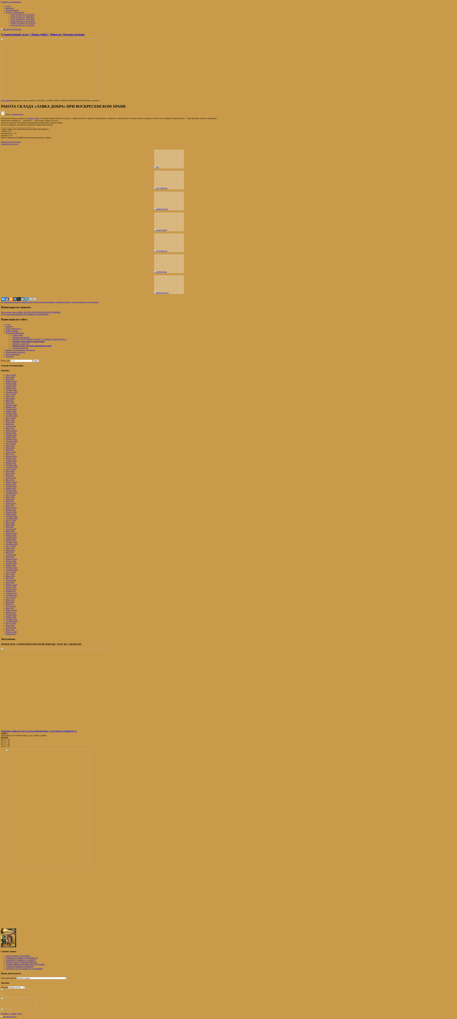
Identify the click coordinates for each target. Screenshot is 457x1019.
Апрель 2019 (11, 555)
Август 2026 (11, 375)
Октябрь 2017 (11, 593)
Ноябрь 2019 (11, 540)
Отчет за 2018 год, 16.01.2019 (22, 19)
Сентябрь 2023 (12, 441)
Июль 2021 (10, 497)
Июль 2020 (10, 523)
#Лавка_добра (33, 118)
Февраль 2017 (11, 610)
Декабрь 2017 (11, 589)
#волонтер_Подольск (9, 144)
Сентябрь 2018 (12, 570)
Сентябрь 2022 (12, 467)
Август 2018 (11, 572)
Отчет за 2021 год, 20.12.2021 (22, 25)
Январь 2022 (11, 484)
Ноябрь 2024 (11, 411)
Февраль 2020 (11, 533)
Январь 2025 (11, 407)
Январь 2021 (11, 510)
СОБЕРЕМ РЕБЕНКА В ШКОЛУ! (20, 967)
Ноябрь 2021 (11, 488)
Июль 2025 (10, 396)
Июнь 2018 (10, 576)
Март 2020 (10, 531)
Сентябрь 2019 (12, 544)
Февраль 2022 (11, 482)
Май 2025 (10, 401)
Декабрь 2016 (11, 615)
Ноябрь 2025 (11, 388)
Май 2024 (10, 424)
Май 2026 (10, 379)
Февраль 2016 (11, 632)
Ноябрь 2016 (11, 617)
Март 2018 (10, 583)
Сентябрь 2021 (12, 493)
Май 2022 (10, 476)
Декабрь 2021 (11, 486)
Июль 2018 (10, 574)
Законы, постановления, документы (20, 350)
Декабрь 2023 (11, 435)
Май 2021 (10, 501)
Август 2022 (11, 469)
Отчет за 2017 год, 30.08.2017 (22, 17)
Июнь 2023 (10, 448)
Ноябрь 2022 (11, 463)
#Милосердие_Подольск (11, 142)
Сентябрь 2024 (12, 416)
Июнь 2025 (10, 398)
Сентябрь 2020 (12, 518)
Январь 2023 (11, 458)
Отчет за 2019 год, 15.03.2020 (22, 21)
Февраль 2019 (11, 559)
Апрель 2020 (11, 529)
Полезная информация (15, 333)
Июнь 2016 (10, 625)
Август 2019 (11, 546)
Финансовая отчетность (15, 352)
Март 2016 (10, 630)
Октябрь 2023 (11, 439)
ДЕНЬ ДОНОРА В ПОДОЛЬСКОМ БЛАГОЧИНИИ (30, 312)
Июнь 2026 (10, 377)
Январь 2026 (11, 384)
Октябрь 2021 (11, 491)
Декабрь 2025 (11, 386)
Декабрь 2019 (11, 538)
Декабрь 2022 (11, 461)
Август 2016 (11, 623)
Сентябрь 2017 (12, 595)
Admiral (13, 1014)
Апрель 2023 (11, 452)
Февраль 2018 (11, 585)
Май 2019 (10, 553)
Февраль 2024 (11, 431)
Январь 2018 (11, 587)
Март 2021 (10, 506)
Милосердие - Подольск (70, 302)
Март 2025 (10, 403)
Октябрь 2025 (11, 390)
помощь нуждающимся (89, 302)
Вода (20, 1014)
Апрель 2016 (11, 628)
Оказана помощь (74, 34)
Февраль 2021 (11, 508)
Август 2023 (11, 443)
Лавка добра (55, 302)
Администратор (16, 114)
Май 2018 (10, 578)
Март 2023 (10, 454)
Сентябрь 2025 (12, 392)
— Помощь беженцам (19, 348)
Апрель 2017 (11, 606)
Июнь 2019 (10, 550)
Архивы (4, 987)
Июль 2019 (10, 548)
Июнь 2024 (10, 422)
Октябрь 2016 (11, 619)
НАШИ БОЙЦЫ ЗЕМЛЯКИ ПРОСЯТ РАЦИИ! (25, 964)
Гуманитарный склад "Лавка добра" (25, 34)
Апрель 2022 (11, 478)
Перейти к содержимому (11, 2)
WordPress (5, 1014)
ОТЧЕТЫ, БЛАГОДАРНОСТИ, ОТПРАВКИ (24, 969)
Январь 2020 (11, 535)
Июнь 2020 (10, 525)
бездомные (5, 302)
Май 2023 (10, 450)
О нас (8, 6)
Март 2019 (10, 557)
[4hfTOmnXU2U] (169, 284)
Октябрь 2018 (11, 568)
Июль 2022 (10, 471)
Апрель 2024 (11, 426)
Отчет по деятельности (15, 12)
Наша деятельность (13, 329)
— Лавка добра (16, 335)
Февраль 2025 (11, 405)
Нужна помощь (12, 331)
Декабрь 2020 (11, 512)
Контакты (10, 8)
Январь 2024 (11, 433)
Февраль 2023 (11, 456)
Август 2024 (11, 418)
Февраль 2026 (11, 381)
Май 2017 (10, 604)
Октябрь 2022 (11, 465)
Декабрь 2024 (11, 409)
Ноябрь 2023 (11, 437)
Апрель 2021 (11, 503)
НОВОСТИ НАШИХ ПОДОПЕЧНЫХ (25, 314)
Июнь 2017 (10, 602)
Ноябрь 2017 (11, 591)
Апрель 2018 (11, 580)
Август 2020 (11, 520)
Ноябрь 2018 (11, 565)
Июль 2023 (10, 446)
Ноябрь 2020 (11, 514)
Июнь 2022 (10, 473)
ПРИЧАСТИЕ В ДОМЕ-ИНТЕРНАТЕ (21, 962)
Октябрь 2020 (11, 516)
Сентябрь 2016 (12, 621)
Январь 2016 (11, 634)
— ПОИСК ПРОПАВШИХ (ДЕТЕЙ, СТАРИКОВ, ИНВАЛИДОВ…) (38, 339)
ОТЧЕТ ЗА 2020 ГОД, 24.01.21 (23, 23)
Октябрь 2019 (11, 542)
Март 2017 (10, 608)
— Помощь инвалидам (19, 344)
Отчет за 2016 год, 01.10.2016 (22, 15)
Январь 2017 (11, 613)
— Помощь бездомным (19, 337)
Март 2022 (10, 480)
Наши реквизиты (13, 354)
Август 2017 (11, 598)
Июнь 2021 (10, 499)
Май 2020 (10, 527)
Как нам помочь (12, 10)
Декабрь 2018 (11, 563)
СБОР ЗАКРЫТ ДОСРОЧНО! (18, 956)
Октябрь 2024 (11, 413)
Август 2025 (11, 394)
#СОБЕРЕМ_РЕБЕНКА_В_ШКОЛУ (21, 960)
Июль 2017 (10, 600)
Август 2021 (11, 495)
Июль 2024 (10, 420)
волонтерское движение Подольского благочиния (30, 302)
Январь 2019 (11, 561)
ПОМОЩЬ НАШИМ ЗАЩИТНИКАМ (22, 958)
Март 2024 (10, 428)
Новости (55, 34)
